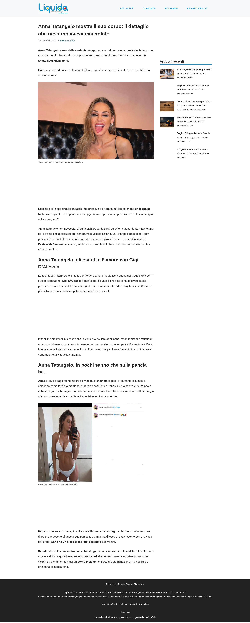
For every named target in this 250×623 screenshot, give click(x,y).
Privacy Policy (125, 584)
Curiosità (149, 8)
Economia (171, 8)
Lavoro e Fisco (197, 8)
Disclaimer (139, 584)
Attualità (126, 8)
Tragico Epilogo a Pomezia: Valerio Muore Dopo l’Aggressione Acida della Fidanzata (193, 137)
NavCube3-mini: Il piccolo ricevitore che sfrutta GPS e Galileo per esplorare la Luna (194, 121)
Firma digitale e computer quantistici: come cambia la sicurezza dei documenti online (194, 73)
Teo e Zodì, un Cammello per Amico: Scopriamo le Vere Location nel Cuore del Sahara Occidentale (194, 105)
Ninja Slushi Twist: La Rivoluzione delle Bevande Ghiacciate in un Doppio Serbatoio (193, 89)
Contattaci (144, 604)
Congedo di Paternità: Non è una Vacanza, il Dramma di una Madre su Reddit (193, 153)
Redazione (111, 584)
